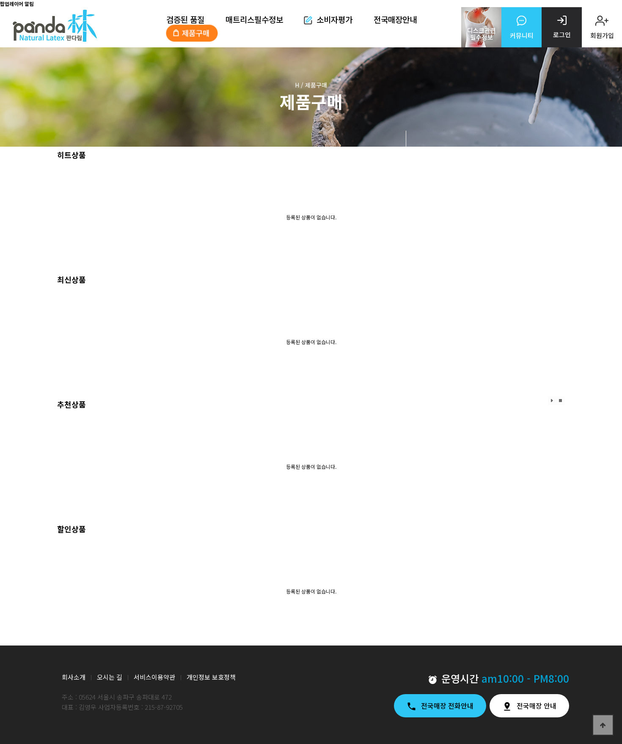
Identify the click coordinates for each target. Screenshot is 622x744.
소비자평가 (334, 19)
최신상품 (71, 279)
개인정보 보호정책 (211, 677)
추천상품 (71, 404)
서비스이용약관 (154, 677)
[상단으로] (603, 725)
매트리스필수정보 (254, 19)
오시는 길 (109, 677)
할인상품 (71, 528)
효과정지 (561, 401)
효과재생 (552, 401)
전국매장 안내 (536, 705)
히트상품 (71, 154)
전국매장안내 (395, 19)
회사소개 (73, 677)
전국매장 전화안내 (447, 705)
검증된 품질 (185, 19)
